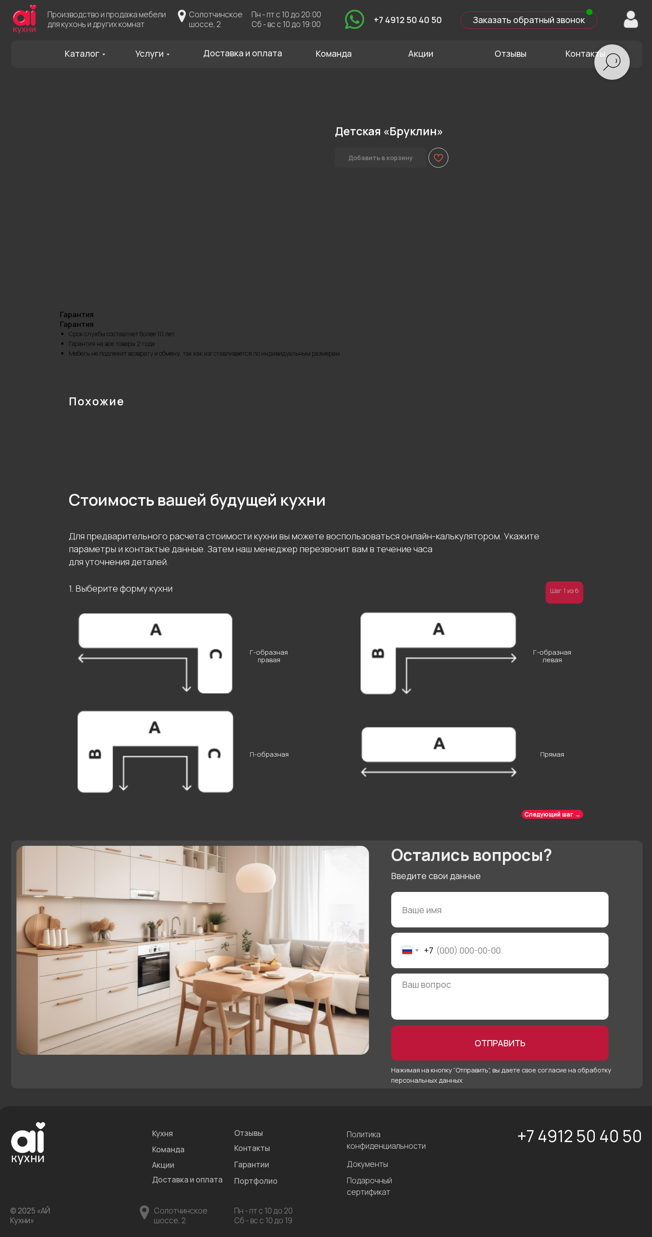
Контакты (585, 53)
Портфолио (256, 1181)
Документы (367, 1164)
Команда (334, 53)
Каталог (82, 53)
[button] (529, 20)
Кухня (162, 1133)
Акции (420, 53)
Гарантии (251, 1164)
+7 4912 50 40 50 (408, 20)
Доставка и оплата (242, 53)
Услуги (149, 53)
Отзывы (510, 53)
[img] (354, 19)
